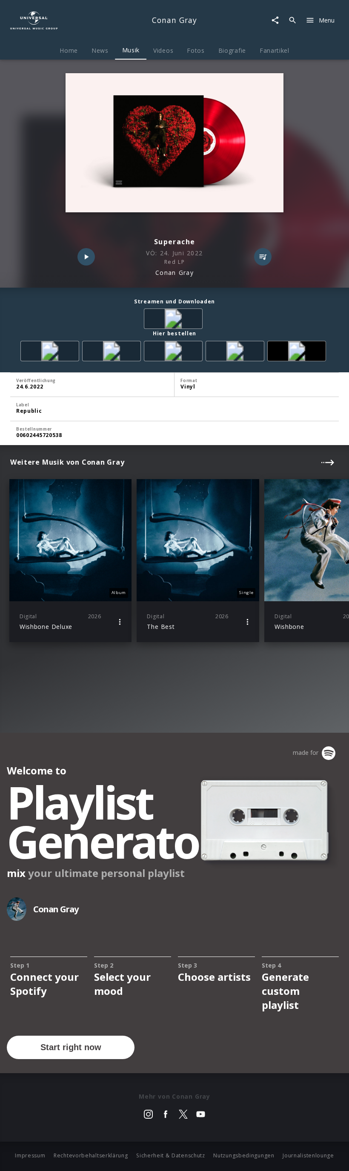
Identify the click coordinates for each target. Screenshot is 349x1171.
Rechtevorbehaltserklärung (91, 1155)
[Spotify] (175, 320)
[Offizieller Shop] (298, 352)
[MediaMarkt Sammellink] (175, 352)
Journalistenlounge (308, 1155)
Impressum (30, 1155)
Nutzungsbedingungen (243, 1155)
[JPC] (113, 352)
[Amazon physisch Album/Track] (51, 352)
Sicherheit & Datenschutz (170, 1155)
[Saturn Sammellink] (236, 352)
